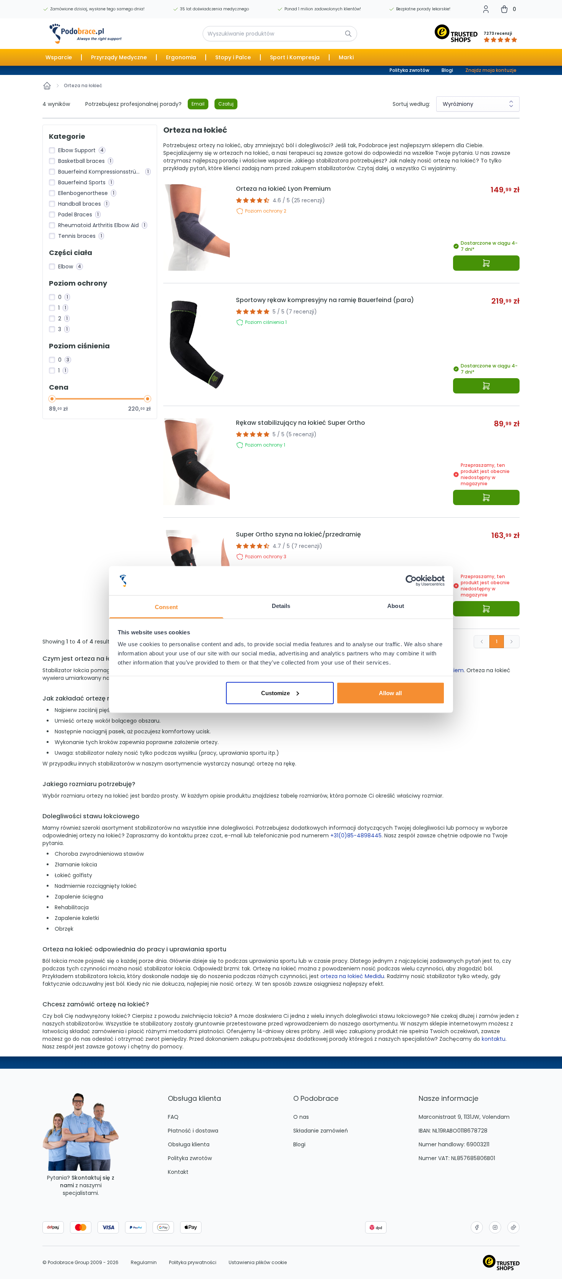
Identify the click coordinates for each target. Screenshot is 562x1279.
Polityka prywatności (192, 1262)
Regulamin (144, 1262)
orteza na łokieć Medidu (352, 976)
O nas (301, 1117)
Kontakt (178, 1172)
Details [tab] (281, 606)
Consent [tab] (166, 607)
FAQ (173, 1117)
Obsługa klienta (189, 1144)
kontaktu (493, 1039)
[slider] (52, 399)
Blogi (447, 70)
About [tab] (395, 606)
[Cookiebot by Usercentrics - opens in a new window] (411, 581)
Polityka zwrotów (409, 70)
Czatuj (226, 104)
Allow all (390, 692)
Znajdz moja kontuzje (491, 70)
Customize (275, 692)
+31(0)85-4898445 (356, 835)
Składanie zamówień (320, 1130)
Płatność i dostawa (193, 1130)
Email (198, 104)
